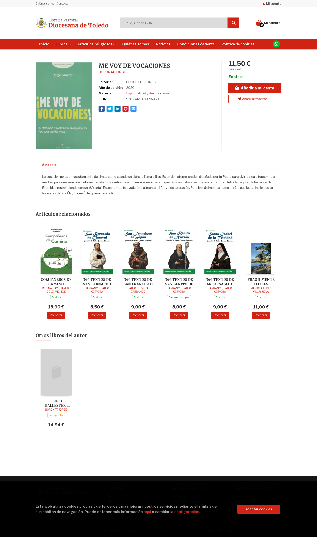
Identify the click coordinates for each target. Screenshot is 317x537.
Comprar (56, 315)
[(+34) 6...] (276, 44)
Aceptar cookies (258, 509)
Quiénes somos (45, 3)
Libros (62, 44)
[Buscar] (233, 22)
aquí (147, 512)
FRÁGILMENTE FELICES (261, 282)
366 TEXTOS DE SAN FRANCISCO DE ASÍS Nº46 (138, 282)
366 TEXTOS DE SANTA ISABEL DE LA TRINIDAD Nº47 (220, 282)
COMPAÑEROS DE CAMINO (56, 282)
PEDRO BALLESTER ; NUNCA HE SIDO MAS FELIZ (56, 403)
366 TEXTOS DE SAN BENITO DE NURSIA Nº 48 (179, 282)
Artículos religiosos (95, 44)
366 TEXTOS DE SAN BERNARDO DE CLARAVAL (97, 282)
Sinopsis (49, 165)
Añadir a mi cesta (257, 88)
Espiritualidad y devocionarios (148, 93)
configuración (186, 512)
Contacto (62, 3)
